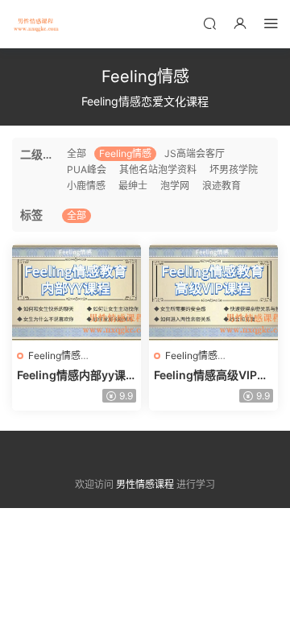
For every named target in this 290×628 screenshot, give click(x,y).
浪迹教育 (221, 186)
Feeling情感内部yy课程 (71, 375)
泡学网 (174, 186)
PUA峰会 (86, 169)
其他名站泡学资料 (158, 169)
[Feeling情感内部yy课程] (76, 292)
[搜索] (209, 23)
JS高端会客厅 (194, 153)
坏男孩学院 (233, 169)
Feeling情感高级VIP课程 (211, 375)
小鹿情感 (86, 186)
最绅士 (132, 186)
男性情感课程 (36, 24)
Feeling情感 (125, 153)
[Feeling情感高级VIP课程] (213, 292)
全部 (76, 153)
